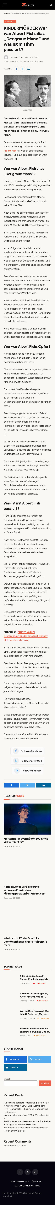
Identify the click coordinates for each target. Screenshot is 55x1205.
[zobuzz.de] (28, 5)
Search (7, 1079)
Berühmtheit (10, 21)
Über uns (36, 1181)
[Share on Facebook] (16, 69)
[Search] (50, 4)
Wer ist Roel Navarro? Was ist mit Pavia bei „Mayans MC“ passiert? (34, 1014)
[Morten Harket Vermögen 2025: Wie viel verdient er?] (27, 819)
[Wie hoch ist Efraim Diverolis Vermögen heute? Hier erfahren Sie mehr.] (27, 918)
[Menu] (5, 4)
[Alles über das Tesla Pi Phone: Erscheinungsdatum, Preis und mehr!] (10, 981)
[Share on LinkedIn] (28, 69)
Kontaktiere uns (20, 1181)
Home (6, 13)
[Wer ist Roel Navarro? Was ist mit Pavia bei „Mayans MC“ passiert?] (10, 1016)
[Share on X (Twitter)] (22, 69)
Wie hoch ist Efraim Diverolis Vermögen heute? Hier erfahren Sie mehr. (25, 942)
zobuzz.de (17, 57)
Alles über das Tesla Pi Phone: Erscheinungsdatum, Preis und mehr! (35, 979)
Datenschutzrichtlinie (27, 1186)
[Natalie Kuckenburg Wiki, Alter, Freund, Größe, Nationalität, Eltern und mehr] (10, 998)
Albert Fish (10, 150)
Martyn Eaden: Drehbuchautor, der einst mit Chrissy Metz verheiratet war (26, 636)
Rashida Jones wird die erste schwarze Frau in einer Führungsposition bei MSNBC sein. (25, 890)
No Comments (12, 61)
